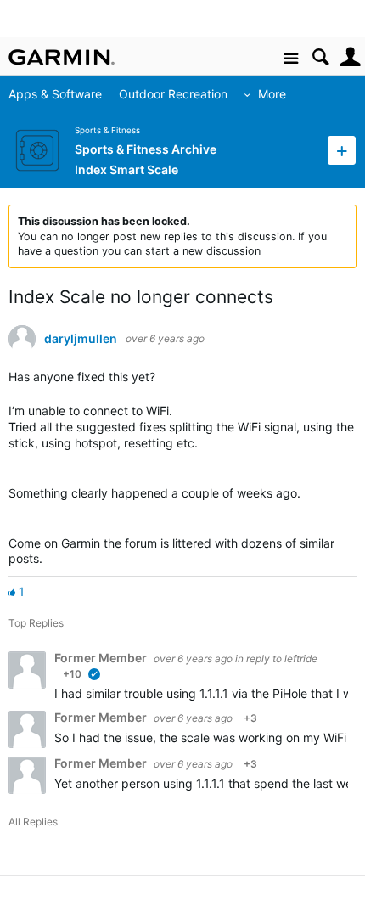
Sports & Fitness (107, 130)
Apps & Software (55, 94)
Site (291, 59)
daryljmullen (80, 339)
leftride (300, 658)
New (342, 150)
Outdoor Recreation (173, 94)
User (350, 57)
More (272, 94)
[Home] (61, 57)
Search (320, 57)
